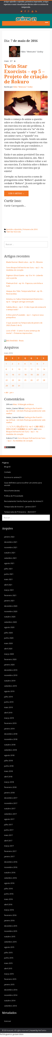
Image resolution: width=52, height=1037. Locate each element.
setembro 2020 (10, 622)
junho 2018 (8, 766)
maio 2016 (8, 899)
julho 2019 (8, 696)
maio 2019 (8, 707)
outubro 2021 (9, 552)
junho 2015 (8, 958)
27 (38, 380)
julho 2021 (8, 568)
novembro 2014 (10, 995)
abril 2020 (8, 648)
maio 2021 (8, 579)
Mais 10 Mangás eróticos (23, 404)
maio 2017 (8, 835)
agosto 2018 (9, 755)
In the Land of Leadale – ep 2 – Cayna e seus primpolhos (25, 316)
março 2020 (9, 654)
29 (7, 385)
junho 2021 (8, 574)
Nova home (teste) (12, 490)
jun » (12, 392)
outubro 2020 (9, 616)
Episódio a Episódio (14, 229)
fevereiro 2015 (10, 979)
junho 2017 (8, 830)
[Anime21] (26, 18)
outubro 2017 (9, 808)
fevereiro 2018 (10, 787)
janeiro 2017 (9, 856)
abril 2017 (8, 840)
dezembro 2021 (10, 542)
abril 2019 (8, 712)
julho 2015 (8, 952)
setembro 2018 (10, 750)
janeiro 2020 (9, 664)
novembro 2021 (10, 547)
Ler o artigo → (16, 193)
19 (31, 374)
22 (7, 380)
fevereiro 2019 (10, 723)
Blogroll (7, 466)
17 (19, 374)
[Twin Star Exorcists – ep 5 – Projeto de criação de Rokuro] (26, 103)
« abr (6, 392)
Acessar (7, 1021)
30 (13, 385)
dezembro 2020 (10, 606)
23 (13, 380)
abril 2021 (8, 584)
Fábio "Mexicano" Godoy (32, 51)
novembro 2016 (10, 867)
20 (38, 374)
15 (7, 374)
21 (44, 374)
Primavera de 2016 (30, 229)
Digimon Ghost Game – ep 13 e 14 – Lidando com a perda (24, 276)
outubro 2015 (9, 936)
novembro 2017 (10, 803)
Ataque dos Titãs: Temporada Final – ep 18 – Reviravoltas (24, 292)
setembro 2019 (10, 686)
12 (31, 369)
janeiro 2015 (9, 984)
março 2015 (9, 974)
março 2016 (9, 910)
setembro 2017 (10, 814)
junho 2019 (8, 702)
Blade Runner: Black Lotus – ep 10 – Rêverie (24, 262)
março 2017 (9, 846)
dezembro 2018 (10, 734)
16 (13, 374)
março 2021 (9, 590)
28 (44, 380)
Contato (7, 472)
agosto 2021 (9, 563)
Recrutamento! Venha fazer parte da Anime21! (23, 501)
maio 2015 (8, 963)
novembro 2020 (10, 611)
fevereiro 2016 (10, 915)
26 (31, 380)
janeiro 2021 (9, 600)
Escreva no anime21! (12, 477)
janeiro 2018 (9, 792)
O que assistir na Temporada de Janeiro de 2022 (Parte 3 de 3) (24, 324)
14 (44, 369)
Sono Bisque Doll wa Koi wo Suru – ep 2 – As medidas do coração (24, 268)
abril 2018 (8, 776)
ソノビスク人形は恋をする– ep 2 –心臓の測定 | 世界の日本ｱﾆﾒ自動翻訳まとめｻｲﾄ (25, 427)
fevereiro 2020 (10, 659)
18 (25, 374)
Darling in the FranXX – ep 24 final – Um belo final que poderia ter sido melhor (25, 411)
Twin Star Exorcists (13, 232)
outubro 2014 (9, 1000)
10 (19, 369)
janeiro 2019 (9, 728)
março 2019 (9, 718)
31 (19, 385)
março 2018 (9, 782)
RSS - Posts (19, 340)
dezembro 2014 (10, 989)
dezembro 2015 (10, 926)
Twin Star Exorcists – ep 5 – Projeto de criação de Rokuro (26, 74)
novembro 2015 (10, 931)
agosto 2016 (9, 883)
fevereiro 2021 (10, 595)
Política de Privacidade (13, 496)
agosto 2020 (9, 627)
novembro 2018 (10, 739)
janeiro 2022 (9, 537)
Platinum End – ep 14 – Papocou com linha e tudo (24, 284)
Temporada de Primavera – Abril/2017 (20, 512)
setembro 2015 (10, 942)
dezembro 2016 (10, 862)
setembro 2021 (10, 558)
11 (25, 369)
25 (25, 380)
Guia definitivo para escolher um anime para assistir (23, 484)
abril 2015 (8, 968)
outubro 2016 (9, 872)
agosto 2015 (9, 947)
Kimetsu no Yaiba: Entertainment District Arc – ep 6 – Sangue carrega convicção (25, 300)
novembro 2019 (10, 675)
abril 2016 (8, 904)
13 (38, 369)
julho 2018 (8, 760)
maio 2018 (8, 771)
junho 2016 (8, 894)
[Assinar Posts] (9, 340)
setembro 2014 (10, 1006)
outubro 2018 (9, 744)
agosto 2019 (9, 691)
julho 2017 (8, 824)
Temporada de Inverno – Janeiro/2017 (20, 506)
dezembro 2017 (10, 798)
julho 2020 (8, 632)
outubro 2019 (9, 680)
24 (19, 380)
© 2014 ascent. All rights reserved (15, 1030)
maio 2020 (8, 643)
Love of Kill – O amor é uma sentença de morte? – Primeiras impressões (23, 332)
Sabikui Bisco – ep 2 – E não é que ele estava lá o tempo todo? (26, 308)
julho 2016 (8, 888)
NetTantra (42, 1030)
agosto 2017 (9, 819)
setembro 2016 (10, 878)
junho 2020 (8, 638)
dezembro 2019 (10, 670)
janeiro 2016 (9, 920)
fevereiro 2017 (10, 851)
